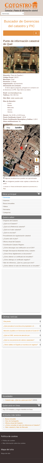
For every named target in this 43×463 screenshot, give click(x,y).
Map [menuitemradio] (8, 128)
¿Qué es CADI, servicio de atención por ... (17, 335)
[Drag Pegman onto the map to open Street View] (37, 160)
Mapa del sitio (5, 453)
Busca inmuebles (9, 203)
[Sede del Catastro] (21, 7)
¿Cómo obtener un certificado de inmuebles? (18, 256)
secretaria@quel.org (14, 93)
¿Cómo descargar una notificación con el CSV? (19, 247)
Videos (5, 206)
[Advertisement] (21, 291)
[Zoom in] (37, 167)
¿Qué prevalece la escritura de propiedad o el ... (19, 326)
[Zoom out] (37, 172)
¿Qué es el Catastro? (10, 223)
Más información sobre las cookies (14, 443)
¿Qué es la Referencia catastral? (14, 226)
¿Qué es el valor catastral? (12, 229)
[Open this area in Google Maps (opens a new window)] (7, 175)
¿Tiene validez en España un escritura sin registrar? (20, 344)
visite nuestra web (17, 98)
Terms (37, 175)
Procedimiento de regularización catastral (17, 235)
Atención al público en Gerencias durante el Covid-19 (21, 331)
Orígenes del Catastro (10, 220)
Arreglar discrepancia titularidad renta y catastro (19, 250)
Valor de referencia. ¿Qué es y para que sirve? (18, 262)
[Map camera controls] (37, 152)
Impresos (6, 200)
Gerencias (6, 197)
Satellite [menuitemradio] (18, 128)
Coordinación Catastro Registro (13, 244)
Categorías (7, 212)
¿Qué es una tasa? (9, 232)
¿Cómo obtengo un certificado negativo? (16, 259)
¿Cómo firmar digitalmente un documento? (17, 253)
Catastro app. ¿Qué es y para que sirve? (18, 400)
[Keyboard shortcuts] (17, 175)
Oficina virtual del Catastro (12, 241)
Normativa (6, 209)
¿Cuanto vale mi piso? (10, 238)
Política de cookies (9, 440)
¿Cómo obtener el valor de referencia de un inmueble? (21, 265)
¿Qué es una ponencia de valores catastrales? (18, 340)
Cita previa (7, 321)
